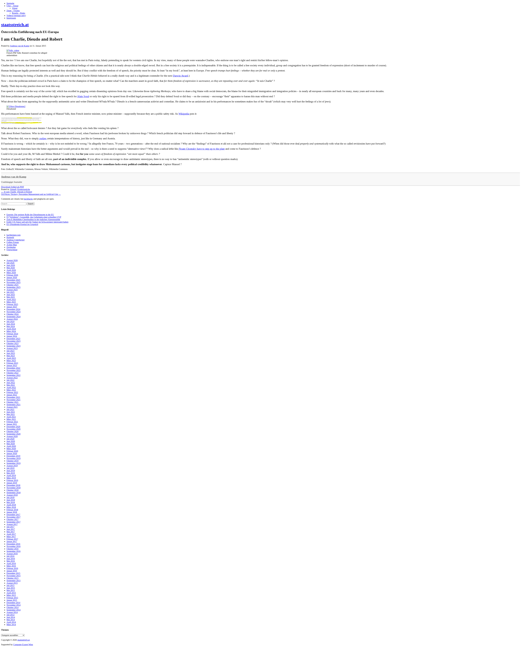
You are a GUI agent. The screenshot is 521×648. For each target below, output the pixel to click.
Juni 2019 (11, 470)
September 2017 (13, 522)
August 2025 (12, 290)
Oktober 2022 (12, 373)
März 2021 (11, 419)
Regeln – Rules (18, 13)
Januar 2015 (12, 600)
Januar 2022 (12, 395)
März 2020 (11, 448)
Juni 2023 (11, 353)
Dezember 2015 (13, 573)
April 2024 (11, 329)
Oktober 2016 (12, 549)
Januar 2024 (12, 336)
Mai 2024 (11, 326)
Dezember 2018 (13, 485)
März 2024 (11, 331)
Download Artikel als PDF (12, 187)
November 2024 (13, 312)
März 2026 (11, 272)
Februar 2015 (12, 598)
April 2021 (11, 417)
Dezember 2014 (13, 602)
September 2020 (13, 434)
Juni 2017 (11, 529)
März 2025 (11, 302)
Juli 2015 (10, 585)
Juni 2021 (11, 412)
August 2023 (12, 348)
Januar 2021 (12, 424)
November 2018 (13, 488)
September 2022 (13, 375)
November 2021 (13, 400)
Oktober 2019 (12, 461)
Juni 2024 (11, 324)
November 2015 (13, 576)
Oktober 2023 (12, 343)
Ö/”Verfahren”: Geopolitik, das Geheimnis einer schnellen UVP (34, 217)
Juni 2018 (11, 500)
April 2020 (11, 446)
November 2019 (13, 458)
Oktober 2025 (12, 285)
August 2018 (12, 495)
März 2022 (11, 390)
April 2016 (11, 563)
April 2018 (11, 505)
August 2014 (12, 612)
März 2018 (11, 507)
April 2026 (11, 270)
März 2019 (11, 478)
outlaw (43, 138)
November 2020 (13, 429)
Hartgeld (10, 237)
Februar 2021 (12, 422)
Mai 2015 (11, 590)
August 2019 (12, 466)
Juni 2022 (11, 382)
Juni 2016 (11, 558)
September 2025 (13, 287)
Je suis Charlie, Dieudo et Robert (16, 192)
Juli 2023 (10, 351)
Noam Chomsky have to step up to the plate (201, 148)
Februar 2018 (12, 510)
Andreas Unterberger (16, 240)
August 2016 (12, 554)
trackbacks (28, 199)
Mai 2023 (11, 356)
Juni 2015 (11, 588)
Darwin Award (180, 75)
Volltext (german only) (16, 15)
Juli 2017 (10, 527)
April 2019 (11, 475)
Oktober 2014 (12, 607)
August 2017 (12, 524)
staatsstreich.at (23, 640)
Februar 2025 (12, 304)
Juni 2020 (11, 441)
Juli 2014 (10, 615)
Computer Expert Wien (23, 644)
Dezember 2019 (13, 456)
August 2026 (12, 260)
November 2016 (13, 546)
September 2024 (13, 316)
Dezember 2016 (13, 544)
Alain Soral (83, 96)
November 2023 (13, 341)
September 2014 (13, 610)
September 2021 (13, 404)
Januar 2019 (12, 483)
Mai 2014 (11, 620)
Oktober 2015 (12, 578)
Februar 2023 (12, 363)
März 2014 (11, 624)
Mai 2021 (11, 414)
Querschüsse (12, 249)
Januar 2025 (12, 307)
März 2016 (11, 566)
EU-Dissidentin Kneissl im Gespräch (22, 224)
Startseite (10, 3)
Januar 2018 (12, 512)
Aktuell (13, 189)
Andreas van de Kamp (13, 176)
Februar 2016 (12, 568)
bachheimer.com (13, 235)
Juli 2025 (10, 292)
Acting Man (12, 245)
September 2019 (13, 463)
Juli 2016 (10, 556)
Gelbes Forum (13, 242)
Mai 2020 (11, 444)
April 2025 (11, 299)
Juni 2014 (11, 617)
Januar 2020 (12, 453)
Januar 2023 (12, 365)
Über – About (12, 6)
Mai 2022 (11, 385)
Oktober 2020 (12, 431)
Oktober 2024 (12, 314)
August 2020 (12, 436)
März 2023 (11, 360)
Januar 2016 (12, 571)
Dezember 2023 (13, 338)
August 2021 (12, 407)
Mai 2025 (11, 297)
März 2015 (11, 595)
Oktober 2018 (12, 490)
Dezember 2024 (13, 309)
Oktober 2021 (12, 402)
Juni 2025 (11, 294)
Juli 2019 (10, 468)
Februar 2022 (12, 392)
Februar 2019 (12, 480)
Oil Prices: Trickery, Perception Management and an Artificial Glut (31, 194)
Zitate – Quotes (13, 11)
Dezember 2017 (13, 514)
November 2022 (13, 370)
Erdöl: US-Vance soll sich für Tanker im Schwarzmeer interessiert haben (37, 222)
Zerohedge (11, 247)
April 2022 (11, 387)
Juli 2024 (10, 321)
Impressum (11, 18)
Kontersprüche (23, 189)
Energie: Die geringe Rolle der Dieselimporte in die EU (30, 214)
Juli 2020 (10, 439)
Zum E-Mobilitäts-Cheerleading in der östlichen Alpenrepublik (33, 219)
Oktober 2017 (12, 519)
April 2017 (11, 534)
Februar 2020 (12, 451)
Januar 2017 (12, 541)
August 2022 (12, 378)
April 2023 (11, 358)
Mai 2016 (11, 561)
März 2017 (11, 536)
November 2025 (13, 282)
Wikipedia (184, 113)
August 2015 (12, 583)
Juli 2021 (10, 409)
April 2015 (11, 593)
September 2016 (13, 551)
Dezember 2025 (13, 280)
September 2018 (13, 492)
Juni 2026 (11, 265)
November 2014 (13, 605)
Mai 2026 (11, 268)
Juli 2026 (10, 263)
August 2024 (12, 319)
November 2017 (13, 517)
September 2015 (13, 580)
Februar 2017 (12, 539)
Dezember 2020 (13, 426)
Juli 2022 (10, 380)
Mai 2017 (11, 532)
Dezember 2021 (13, 397)
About (14, 8)
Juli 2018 (10, 497)
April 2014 (11, 622)
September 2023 (13, 346)
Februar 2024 (12, 334)
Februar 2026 (12, 275)
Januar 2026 (12, 277)
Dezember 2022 (13, 368)
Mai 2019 (11, 473)
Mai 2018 (11, 502)
